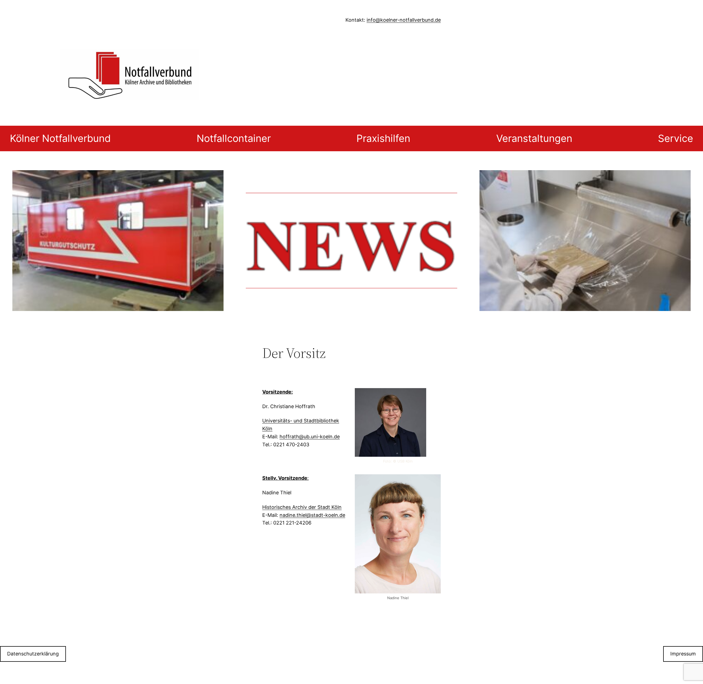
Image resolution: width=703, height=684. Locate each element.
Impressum (683, 654)
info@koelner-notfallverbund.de (404, 20)
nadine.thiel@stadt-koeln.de (312, 515)
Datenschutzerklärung (33, 654)
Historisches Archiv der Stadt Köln (302, 507)
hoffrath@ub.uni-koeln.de (310, 436)
